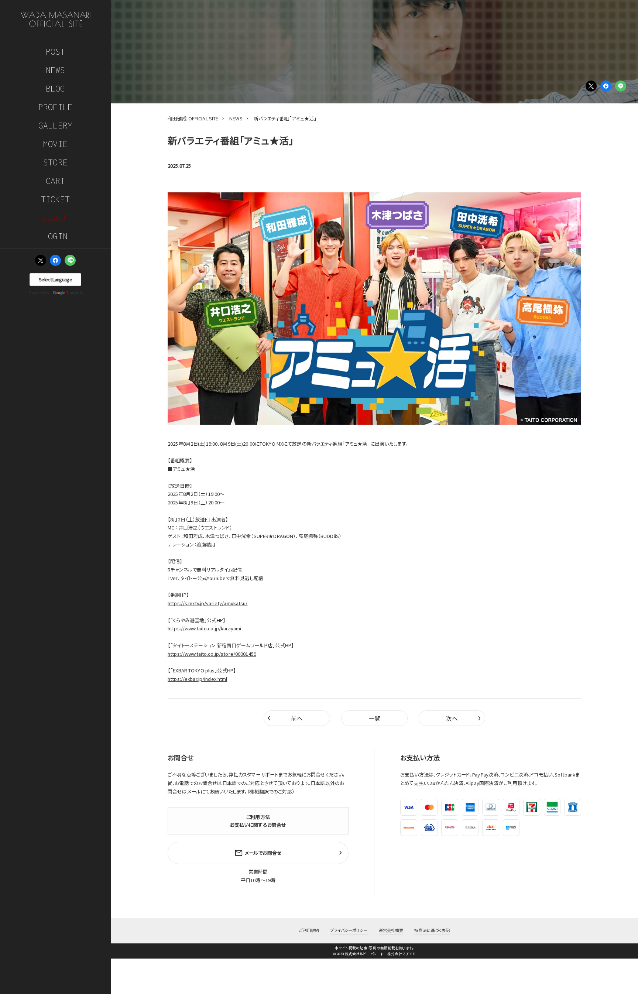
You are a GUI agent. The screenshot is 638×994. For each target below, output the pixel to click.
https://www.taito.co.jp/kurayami (204, 628)
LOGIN (55, 236)
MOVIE (55, 144)
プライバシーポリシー (348, 930)
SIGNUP (55, 218)
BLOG (55, 88)
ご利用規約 (309, 930)
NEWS (55, 70)
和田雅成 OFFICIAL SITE (193, 118)
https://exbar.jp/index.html (197, 678)
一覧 (374, 718)
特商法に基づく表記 (432, 930)
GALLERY (55, 125)
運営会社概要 (391, 930)
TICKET (55, 199)
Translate (74, 292)
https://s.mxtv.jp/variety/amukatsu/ (208, 603)
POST (55, 51)
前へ (285, 717)
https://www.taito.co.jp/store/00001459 (212, 653)
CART (55, 181)
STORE (55, 162)
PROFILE (55, 107)
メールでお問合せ (263, 852)
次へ (463, 717)
